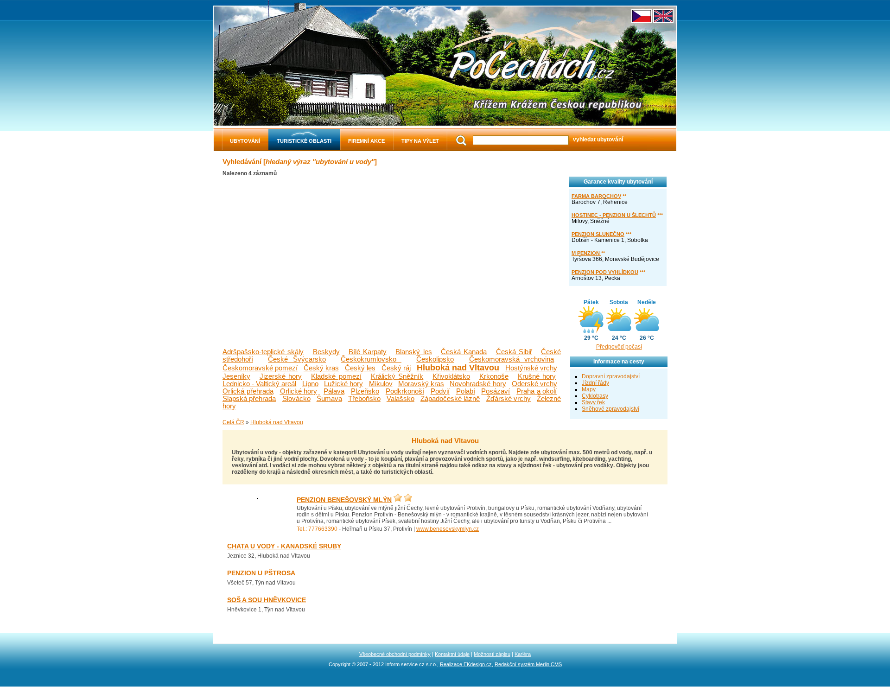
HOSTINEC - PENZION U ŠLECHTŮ (614, 215)
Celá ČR (233, 422)
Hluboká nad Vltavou (458, 367)
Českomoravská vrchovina (511, 359)
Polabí (465, 391)
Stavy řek (593, 402)
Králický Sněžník (397, 376)
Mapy (589, 389)
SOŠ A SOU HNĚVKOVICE (266, 600)
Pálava (334, 391)
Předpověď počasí (619, 347)
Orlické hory (299, 391)
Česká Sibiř (514, 352)
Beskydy (326, 352)
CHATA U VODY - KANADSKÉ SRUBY (284, 546)
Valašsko (400, 398)
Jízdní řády (595, 383)
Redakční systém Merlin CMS (528, 664)
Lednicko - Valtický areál (259, 384)
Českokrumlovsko (371, 359)
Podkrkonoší (405, 391)
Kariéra (523, 654)
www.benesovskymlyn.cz (447, 529)
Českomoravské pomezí (260, 368)
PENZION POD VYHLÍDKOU (605, 272)
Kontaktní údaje (452, 654)
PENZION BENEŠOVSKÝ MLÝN (344, 499)
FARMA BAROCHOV (596, 196)
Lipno (310, 384)
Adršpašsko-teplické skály (263, 352)
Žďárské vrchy (508, 398)
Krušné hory (537, 376)
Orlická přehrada (247, 391)
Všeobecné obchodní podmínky (395, 654)
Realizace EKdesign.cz (466, 664)
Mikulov (381, 384)
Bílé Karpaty (368, 352)
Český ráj (396, 368)
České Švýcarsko (297, 359)
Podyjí (440, 391)
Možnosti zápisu (492, 654)
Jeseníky (236, 376)
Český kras (321, 368)
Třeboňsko (364, 398)
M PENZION (586, 253)
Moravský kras (421, 384)
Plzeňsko (365, 391)
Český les (360, 368)
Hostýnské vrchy (531, 368)
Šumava (329, 398)
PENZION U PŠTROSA (261, 573)
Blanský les (413, 352)
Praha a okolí (536, 391)
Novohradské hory (478, 384)
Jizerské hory (281, 376)
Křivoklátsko (451, 376)
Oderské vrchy (534, 384)
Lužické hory (343, 384)
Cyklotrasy (595, 396)
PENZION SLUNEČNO (598, 234)
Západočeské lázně (450, 398)
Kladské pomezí (336, 376)
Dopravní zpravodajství (611, 376)
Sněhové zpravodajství (610, 409)
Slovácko (296, 398)
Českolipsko (435, 359)
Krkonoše (494, 376)
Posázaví (495, 391)
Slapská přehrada (249, 398)
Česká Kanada (464, 352)
